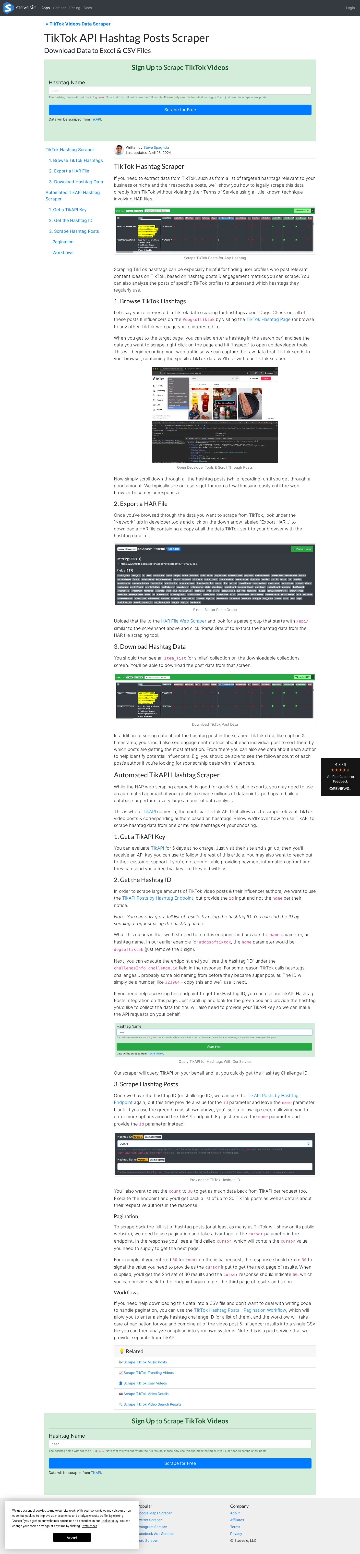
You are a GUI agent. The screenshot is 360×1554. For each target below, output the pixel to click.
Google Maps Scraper (154, 1513)
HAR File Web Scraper (183, 621)
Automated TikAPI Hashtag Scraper (73, 195)
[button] (340, 777)
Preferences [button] (89, 1526)
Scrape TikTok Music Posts (145, 1362)
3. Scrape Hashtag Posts (74, 231)
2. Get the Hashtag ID (71, 220)
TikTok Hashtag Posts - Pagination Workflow (240, 1310)
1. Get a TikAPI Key (68, 209)
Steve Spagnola (156, 147)
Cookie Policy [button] (109, 1521)
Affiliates (237, 1520)
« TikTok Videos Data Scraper (78, 23)
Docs (88, 8)
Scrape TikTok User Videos (145, 1383)
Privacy (236, 1533)
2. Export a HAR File (69, 171)
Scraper (59, 8)
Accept (72, 1537)
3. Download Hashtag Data (76, 181)
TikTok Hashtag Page (268, 319)
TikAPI (96, 119)
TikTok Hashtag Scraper (70, 149)
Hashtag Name (67, 82)
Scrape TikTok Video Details (146, 1394)
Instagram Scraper (152, 1527)
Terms (235, 1527)
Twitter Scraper (149, 1520)
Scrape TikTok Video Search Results (152, 1404)
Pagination (62, 241)
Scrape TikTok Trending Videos (149, 1372)
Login (350, 8)
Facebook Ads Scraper (155, 1533)
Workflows (62, 252)
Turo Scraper (147, 1540)
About (235, 1513)
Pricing (74, 8)
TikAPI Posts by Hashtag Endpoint (157, 898)
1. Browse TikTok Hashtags (76, 160)
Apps (45, 8)
